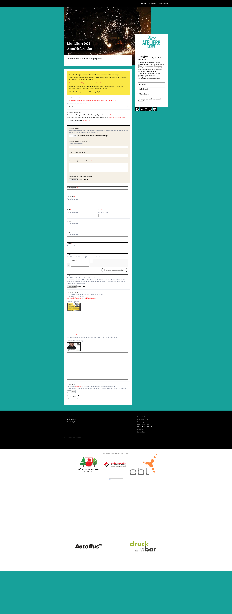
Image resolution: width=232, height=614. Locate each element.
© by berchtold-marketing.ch (72, 437)
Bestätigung (71, 384)
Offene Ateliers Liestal (144, 427)
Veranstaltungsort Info (74, 112)
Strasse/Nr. (71, 197)
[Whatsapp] (146, 109)
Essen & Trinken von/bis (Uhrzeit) (80, 141)
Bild (68, 275)
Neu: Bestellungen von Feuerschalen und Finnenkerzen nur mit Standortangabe (94, 75)
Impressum (140, 429)
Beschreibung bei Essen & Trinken (80, 161)
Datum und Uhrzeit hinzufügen (114, 270)
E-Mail (70, 221)
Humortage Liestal (143, 422)
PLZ (69, 210)
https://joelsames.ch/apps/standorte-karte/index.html (86, 83)
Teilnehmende (152, 3)
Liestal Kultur (141, 417)
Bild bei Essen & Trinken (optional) (80, 177)
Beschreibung (72, 335)
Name (69, 243)
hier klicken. (87, 120)
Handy (69, 232)
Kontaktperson (72, 187)
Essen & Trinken (74, 128)
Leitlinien (78, 386)
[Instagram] (150, 109)
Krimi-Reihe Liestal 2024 (145, 424)
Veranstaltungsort (73, 98)
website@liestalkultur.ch (117, 117)
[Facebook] (137, 109)
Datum (69, 254)
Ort (100, 210)
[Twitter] (142, 109)
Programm (143, 3)
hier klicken (109, 115)
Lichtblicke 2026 (142, 419)
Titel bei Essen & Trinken (77, 152)
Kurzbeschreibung (73, 292)
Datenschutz (141, 432)
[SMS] (155, 109)
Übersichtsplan (163, 3)
